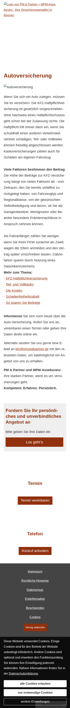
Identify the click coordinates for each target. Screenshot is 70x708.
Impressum (35, 571)
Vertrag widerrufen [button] (35, 627)
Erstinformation (35, 598)
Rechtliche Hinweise (35, 580)
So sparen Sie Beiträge (23, 303)
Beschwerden (35, 608)
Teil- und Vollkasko (20, 284)
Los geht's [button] (34, 442)
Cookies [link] (35, 617)
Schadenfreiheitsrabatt (22, 296)
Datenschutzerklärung (23, 673)
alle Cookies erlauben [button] (35, 683)
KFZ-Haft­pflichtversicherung (26, 278)
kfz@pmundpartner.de (32, 349)
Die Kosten (14, 290)
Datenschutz (35, 589)
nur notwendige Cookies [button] (35, 692)
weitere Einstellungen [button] (35, 701)
